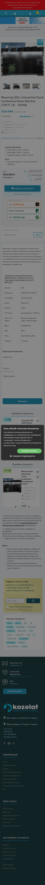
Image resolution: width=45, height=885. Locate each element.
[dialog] (22, 442)
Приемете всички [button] (29, 451)
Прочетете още (9, 445)
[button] (22, 456)
